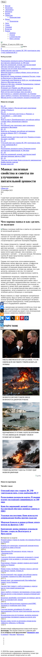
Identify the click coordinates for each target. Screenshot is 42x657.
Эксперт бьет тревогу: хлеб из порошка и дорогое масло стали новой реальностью (19, 587)
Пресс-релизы (14, 39)
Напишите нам (33, 632)
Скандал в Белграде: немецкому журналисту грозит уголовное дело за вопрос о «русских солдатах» (20, 558)
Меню (3, 2)
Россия (7, 6)
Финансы (8, 11)
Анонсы (12, 33)
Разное (7, 31)
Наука (7, 19)
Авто (7, 23)
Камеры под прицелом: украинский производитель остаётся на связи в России (20, 546)
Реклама (13, 634)
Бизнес (7, 13)
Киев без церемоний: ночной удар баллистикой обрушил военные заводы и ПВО (18, 66)
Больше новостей (7, 164)
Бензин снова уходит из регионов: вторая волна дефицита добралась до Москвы (18, 622)
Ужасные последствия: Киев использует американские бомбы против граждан (19, 516)
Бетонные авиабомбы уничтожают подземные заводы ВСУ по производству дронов (20, 599)
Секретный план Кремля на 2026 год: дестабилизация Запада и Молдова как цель (20, 81)
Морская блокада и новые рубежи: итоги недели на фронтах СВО (20, 523)
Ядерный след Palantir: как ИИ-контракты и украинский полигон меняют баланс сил (17, 89)
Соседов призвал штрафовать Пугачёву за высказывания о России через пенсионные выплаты (20, 610)
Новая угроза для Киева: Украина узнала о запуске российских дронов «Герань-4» (19, 570)
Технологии (13, 21)
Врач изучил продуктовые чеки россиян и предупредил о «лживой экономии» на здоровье (18, 93)
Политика (8, 8)
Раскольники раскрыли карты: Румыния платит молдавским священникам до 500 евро (18, 62)
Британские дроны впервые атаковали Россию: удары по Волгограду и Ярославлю (20, 77)
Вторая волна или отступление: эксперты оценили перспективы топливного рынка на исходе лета (19, 616)
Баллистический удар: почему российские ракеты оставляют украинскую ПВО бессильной (19, 575)
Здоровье (8, 27)
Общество (9, 15)
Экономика (9, 10)
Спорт (7, 25)
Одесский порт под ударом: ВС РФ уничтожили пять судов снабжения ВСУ (20, 491)
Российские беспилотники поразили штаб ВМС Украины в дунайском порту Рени (18, 604)
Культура (8, 29)
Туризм (12, 35)
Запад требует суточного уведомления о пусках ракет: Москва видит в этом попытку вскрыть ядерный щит (21, 96)
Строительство (14, 37)
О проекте (4, 634)
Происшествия (14, 17)
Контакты (20, 634)
